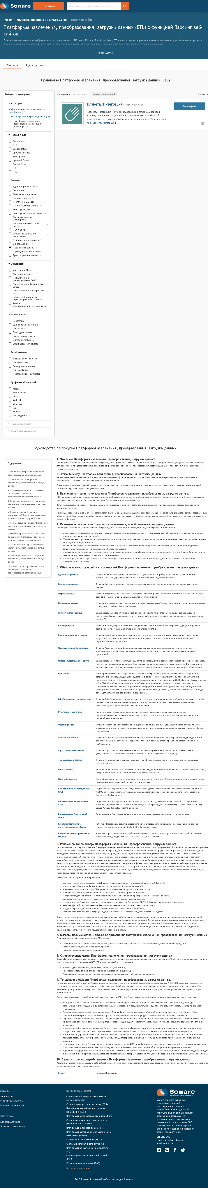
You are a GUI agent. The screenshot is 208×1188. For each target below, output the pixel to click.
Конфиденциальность (11, 1100)
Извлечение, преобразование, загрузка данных (41, 19)
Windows (17, 404)
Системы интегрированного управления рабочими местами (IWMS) (87, 1122)
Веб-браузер (19, 392)
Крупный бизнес (21, 160)
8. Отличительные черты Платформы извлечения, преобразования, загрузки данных (27, 547)
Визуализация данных (24, 194)
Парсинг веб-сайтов (23, 247)
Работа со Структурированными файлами (29, 304)
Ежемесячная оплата (24, 336)
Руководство (34, 65)
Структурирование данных (27, 251)
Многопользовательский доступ (26, 224)
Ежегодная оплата (22, 332)
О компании (6, 1096)
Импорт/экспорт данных (26, 205)
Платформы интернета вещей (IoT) (85, 1127)
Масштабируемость (23, 274)
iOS (14, 408)
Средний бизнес (21, 152)
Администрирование (24, 186)
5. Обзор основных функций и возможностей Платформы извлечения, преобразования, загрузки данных (27, 515)
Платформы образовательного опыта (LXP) (89, 1116)
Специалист (19, 141)
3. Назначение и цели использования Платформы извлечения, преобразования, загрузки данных (26, 493)
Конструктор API (21, 209)
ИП (14, 168)
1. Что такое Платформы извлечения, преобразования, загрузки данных (26, 473)
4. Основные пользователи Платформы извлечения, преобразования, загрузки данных (27, 504)
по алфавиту (80, 94)
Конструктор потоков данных (28, 213)
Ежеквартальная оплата (25, 343)
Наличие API (19, 230)
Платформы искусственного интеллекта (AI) (87, 1150)
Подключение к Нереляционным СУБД (24, 279)
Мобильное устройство (25, 358)
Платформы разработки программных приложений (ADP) (86, 1110)
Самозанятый (20, 149)
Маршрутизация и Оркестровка (22, 218)
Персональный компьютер (27, 374)
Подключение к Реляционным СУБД (28, 285)
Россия (61, 1073)
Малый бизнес (20, 164)
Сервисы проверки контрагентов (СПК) (87, 1104)
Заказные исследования (12, 1126)
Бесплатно (18, 190)
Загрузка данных (22, 198)
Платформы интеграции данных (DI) (30, 116)
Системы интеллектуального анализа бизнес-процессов (86, 1098)
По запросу (19, 328)
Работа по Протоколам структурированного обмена (27, 298)
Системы (12, 65)
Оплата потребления (24, 340)
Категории (50, 6)
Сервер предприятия (24, 366)
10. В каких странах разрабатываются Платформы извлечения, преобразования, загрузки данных (26, 569)
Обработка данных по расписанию (24, 235)
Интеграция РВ (21, 270)
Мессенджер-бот (21, 415)
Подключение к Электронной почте (28, 291)
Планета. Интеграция (105, 104)
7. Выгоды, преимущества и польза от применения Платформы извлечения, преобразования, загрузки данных (26, 536)
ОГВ (15, 145)
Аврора (16, 411)
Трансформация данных (25, 255)
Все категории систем (78, 1168)
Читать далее (105, 52)
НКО (15, 171)
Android (17, 400)
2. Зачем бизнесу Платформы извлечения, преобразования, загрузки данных (27, 482)
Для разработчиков (10, 1122)
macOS (16, 388)
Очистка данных (21, 244)
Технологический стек (12, 1105)
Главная (8, 19)
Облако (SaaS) (20, 362)
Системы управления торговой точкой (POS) (86, 1157)
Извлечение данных (23, 202)
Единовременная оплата (26, 324)
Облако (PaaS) (20, 370)
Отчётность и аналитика (26, 240)
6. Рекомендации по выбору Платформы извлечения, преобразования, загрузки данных (28, 526)
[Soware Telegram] (159, 1150)
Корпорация (19, 156)
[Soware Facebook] (175, 1150)
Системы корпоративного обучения (85, 1143)
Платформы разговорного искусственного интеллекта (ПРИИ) (88, 1134)
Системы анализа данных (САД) (83, 1163)
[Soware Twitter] (183, 1150)
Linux (15, 396)
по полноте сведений (104, 94)
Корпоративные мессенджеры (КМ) (84, 1139)
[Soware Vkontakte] (167, 1150)
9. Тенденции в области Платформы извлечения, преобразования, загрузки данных (27, 558)
